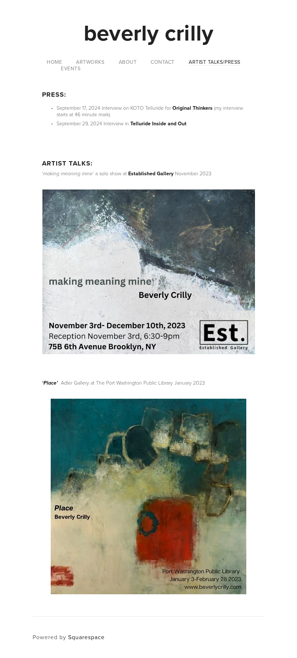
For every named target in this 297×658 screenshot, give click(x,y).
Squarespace (86, 637)
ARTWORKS (90, 62)
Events (70, 69)
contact (163, 62)
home (54, 62)
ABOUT (128, 62)
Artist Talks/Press (214, 62)
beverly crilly (149, 32)
